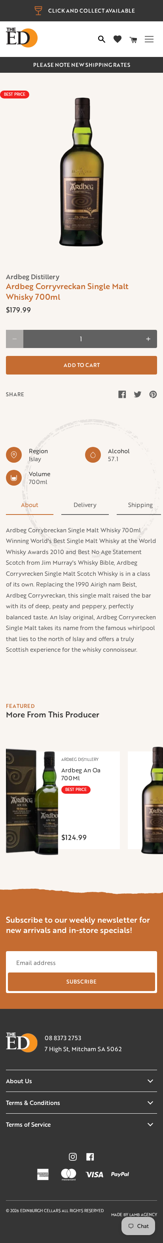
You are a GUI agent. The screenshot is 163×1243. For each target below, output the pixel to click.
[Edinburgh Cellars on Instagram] (73, 1157)
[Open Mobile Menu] (149, 39)
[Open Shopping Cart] (133, 39)
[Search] (102, 39)
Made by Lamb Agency (134, 1215)
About (29, 504)
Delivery (85, 504)
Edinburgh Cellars (41, 1211)
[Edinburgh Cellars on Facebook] (90, 1157)
